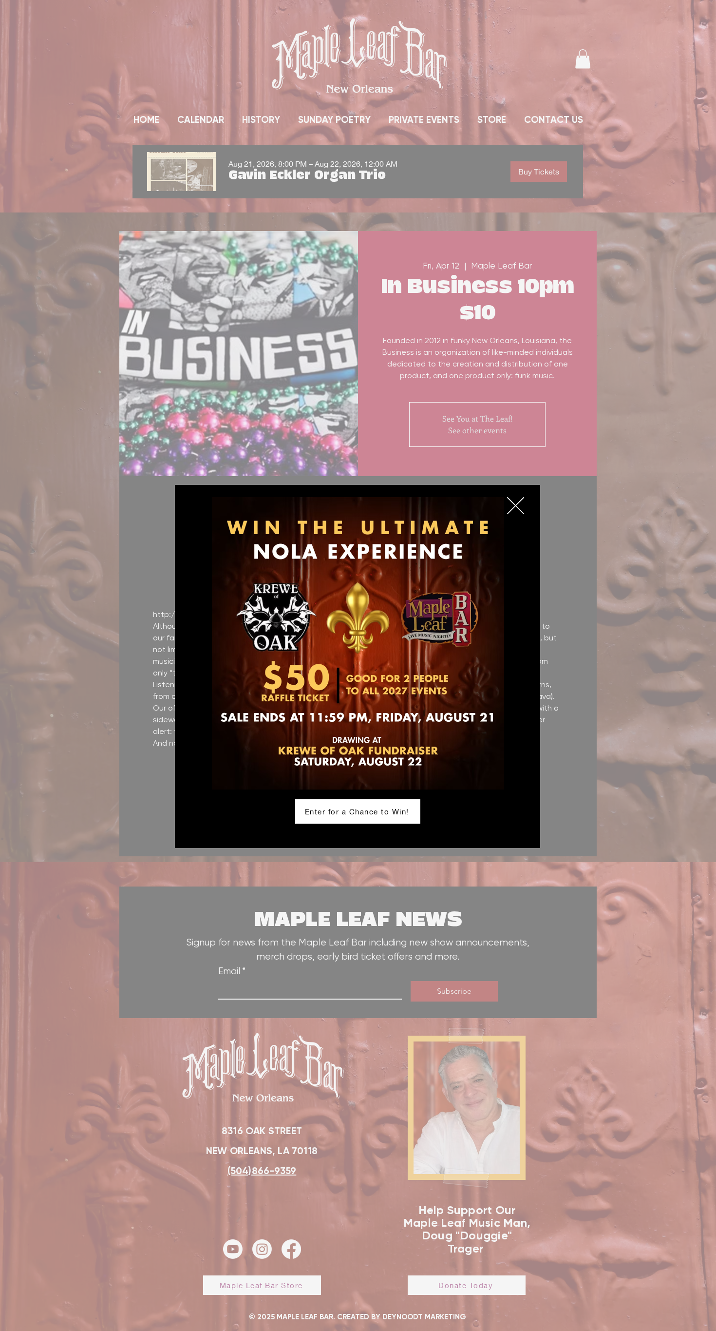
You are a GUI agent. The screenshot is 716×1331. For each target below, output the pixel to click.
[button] (515, 505)
